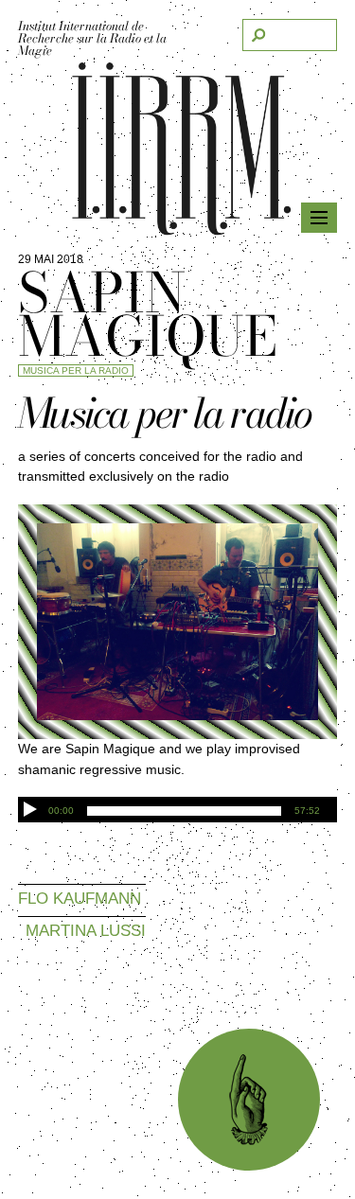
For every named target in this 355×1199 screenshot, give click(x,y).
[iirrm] (178, 230)
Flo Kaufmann (79, 898)
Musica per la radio (76, 370)
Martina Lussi (86, 930)
